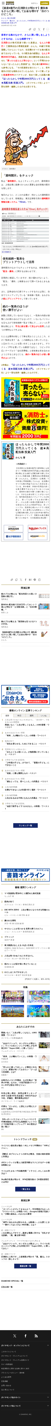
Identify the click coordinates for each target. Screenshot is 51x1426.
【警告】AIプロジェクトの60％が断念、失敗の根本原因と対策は (25, 1155)
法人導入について (7, 1389)
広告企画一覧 (7, 1286)
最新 (7, 715)
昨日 (19, 715)
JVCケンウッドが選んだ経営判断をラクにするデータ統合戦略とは (25, 1163)
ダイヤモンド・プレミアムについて (14, 1356)
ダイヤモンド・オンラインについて (15, 1345)
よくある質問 (6, 1377)
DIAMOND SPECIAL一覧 (12, 1280)
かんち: (8, 18)
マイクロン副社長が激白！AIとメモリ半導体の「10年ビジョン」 (25, 1146)
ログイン (34, 3)
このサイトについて (8, 1351)
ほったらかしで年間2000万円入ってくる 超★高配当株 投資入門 (25, 21)
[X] (14, 1336)
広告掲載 (4, 1381)
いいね (44, 715)
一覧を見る (25, 1189)
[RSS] (36, 1336)
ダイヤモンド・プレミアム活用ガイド (15, 1360)
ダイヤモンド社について (11, 1405)
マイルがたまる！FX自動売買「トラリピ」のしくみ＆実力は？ (25, 1172)
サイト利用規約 (7, 1364)
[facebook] (25, 1336)
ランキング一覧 (25, 825)
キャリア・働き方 (8, 20)
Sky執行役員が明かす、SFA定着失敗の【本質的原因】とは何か (25, 1180)
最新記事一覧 (25, 1266)
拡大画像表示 (6, 252)
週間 (32, 715)
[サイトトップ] (10, 3)
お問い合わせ (6, 1385)
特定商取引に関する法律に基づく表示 (15, 1368)
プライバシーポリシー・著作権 (12, 1372)
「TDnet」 (22, 201)
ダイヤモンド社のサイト (11, 1397)
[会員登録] (44, 3)
